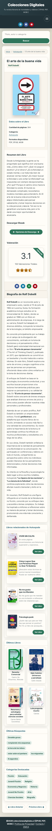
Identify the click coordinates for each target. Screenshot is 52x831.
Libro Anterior (16, 807)
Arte (29, 792)
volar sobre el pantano (17, 753)
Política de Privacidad (24, 824)
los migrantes (37, 753)
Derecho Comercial (15, 673)
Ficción (11, 776)
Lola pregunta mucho (36, 709)
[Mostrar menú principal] (47, 19)
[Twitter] (20, 24)
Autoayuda (17, 51)
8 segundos (13, 759)
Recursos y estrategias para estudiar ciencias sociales (15, 713)
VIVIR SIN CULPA (26, 536)
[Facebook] (26, 24)
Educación (22, 776)
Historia (34, 787)
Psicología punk (26, 617)
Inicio (8, 51)
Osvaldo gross (14, 737)
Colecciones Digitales (26, 5)
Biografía (31, 797)
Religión (28, 781)
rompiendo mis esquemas (19, 743)
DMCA (26, 827)
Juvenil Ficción (14, 781)
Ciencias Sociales (15, 797)
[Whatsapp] (29, 286)
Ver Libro (38, 551)
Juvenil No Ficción (16, 792)
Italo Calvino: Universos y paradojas (36, 675)
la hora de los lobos (16, 748)
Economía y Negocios (17, 787)
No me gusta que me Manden (26, 590)
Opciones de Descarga (26, 232)
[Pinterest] (31, 24)
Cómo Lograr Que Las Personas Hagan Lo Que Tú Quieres (28, 563)
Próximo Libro (35, 807)
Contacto (40, 824)
